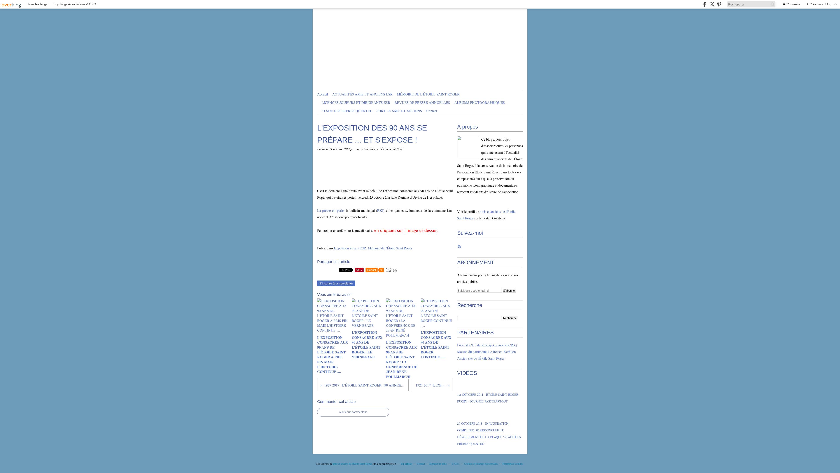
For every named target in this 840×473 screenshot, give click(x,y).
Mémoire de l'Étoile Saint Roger (390, 248)
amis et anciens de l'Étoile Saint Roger (352, 463)
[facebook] (704, 4)
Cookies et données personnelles (481, 463)
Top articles (406, 463)
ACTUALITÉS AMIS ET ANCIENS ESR (362, 94)
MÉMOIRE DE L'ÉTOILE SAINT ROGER (428, 94)
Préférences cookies (512, 463)
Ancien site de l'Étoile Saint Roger (480, 358)
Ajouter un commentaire (353, 412)
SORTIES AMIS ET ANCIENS (399, 110)
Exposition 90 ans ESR (350, 248)
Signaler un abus (438, 463)
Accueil (322, 94)
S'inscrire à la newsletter (336, 283)
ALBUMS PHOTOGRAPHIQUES (479, 102)
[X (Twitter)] (712, 4)
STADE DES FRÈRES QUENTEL (347, 110)
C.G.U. (456, 463)
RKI (380, 210)
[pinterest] (719, 4)
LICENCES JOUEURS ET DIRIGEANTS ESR (356, 102)
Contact (431, 110)
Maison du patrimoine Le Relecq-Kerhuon (486, 351)
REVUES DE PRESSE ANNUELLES (422, 102)
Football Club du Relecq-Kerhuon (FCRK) (487, 345)
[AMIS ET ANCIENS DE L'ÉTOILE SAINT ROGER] (468, 147)
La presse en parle (330, 210)
